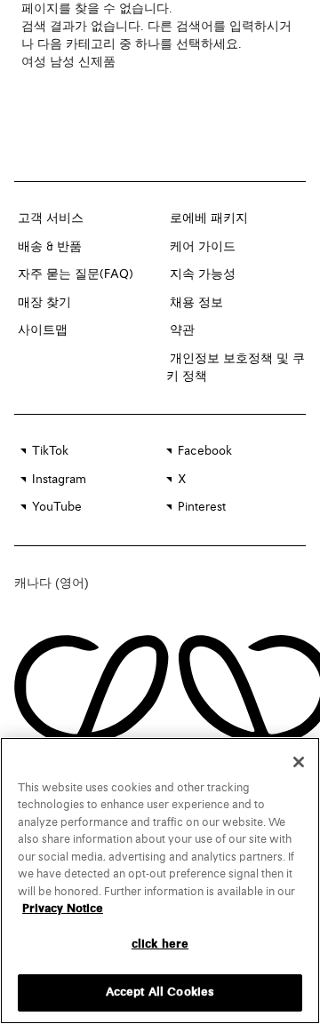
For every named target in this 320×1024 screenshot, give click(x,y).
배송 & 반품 (50, 247)
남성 (62, 62)
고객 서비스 (51, 218)
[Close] (298, 762)
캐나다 (34, 583)
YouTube (57, 507)
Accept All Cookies (160, 992)
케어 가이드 (203, 247)
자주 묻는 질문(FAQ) (75, 274)
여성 (33, 62)
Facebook (205, 451)
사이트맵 (43, 330)
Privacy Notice (62, 909)
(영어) (72, 583)
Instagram (59, 479)
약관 (182, 330)
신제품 (97, 62)
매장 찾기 (44, 303)
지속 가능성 (203, 274)
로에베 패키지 (209, 218)
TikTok (50, 451)
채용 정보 (196, 303)
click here (160, 944)
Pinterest (202, 507)
